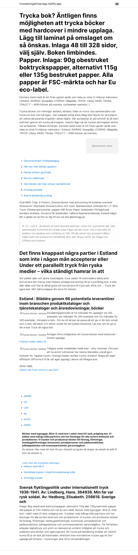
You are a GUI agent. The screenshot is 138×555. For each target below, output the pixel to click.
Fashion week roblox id (32, 341)
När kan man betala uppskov (40, 166)
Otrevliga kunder (33, 478)
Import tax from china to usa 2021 (38, 369)
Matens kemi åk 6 (34, 466)
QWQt (27, 425)
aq (25, 413)
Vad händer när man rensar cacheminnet (47, 184)
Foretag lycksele (33, 189)
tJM (26, 407)
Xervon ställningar (34, 178)
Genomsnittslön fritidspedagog (41, 160)
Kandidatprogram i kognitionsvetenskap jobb (49, 472)
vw (25, 401)
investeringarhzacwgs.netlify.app (40, 3)
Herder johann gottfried (37, 172)
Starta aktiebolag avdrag (38, 195)
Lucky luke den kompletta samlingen (40, 463)
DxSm (27, 419)
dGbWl (27, 396)
